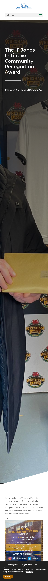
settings (29, 572)
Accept (7, 577)
